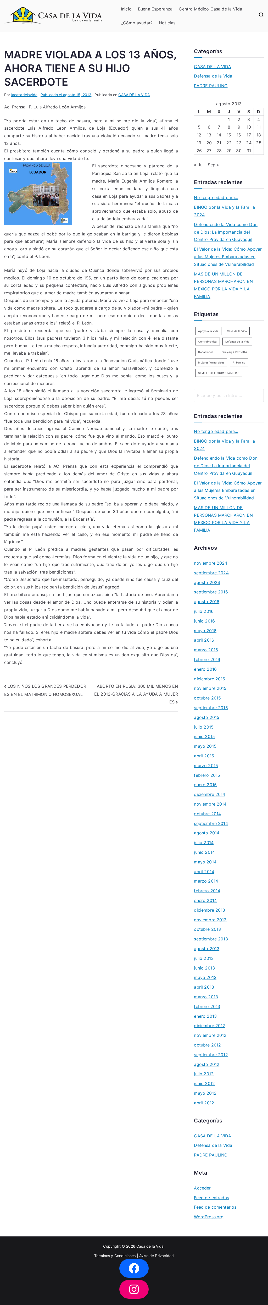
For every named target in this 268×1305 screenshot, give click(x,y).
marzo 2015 (206, 765)
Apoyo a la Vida (208, 331)
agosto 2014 (206, 832)
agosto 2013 (206, 948)
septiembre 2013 (211, 938)
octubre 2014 (207, 813)
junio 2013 (204, 968)
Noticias (167, 22)
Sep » (213, 164)
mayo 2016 (205, 630)
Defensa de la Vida (213, 76)
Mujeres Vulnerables (211, 362)
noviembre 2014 (210, 804)
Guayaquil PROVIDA (234, 352)
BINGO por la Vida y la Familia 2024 (224, 211)
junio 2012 (204, 1083)
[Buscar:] (229, 395)
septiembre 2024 (211, 572)
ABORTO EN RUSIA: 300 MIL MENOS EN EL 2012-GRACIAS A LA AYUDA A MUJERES (136, 694)
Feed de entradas (211, 1197)
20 (209, 142)
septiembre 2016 (211, 591)
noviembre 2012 (210, 1035)
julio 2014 (204, 842)
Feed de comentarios (215, 1207)
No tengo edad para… (216, 197)
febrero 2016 (207, 659)
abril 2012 (204, 1102)
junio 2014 (204, 852)
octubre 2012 (207, 1045)
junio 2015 (204, 736)
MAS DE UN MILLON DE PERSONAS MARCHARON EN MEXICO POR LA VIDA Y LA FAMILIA (223, 285)
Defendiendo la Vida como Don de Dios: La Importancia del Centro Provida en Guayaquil (225, 232)
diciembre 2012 (209, 1025)
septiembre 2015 (211, 707)
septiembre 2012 (211, 1054)
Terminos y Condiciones (115, 1255)
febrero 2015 (207, 775)
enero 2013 (205, 1016)
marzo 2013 (206, 996)
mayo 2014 (205, 862)
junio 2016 (204, 621)
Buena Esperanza (155, 9)
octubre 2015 (207, 698)
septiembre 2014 (211, 823)
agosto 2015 (206, 717)
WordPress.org (209, 1216)
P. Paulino (239, 362)
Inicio (126, 9)
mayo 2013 (205, 977)
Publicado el (66, 94)
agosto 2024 (207, 582)
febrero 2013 (207, 1006)
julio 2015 (204, 727)
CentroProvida (207, 341)
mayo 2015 (205, 746)
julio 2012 (204, 1073)
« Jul (199, 164)
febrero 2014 (207, 890)
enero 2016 (205, 669)
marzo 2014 (206, 881)
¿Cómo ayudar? (137, 22)
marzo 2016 (206, 649)
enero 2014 (205, 900)
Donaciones (205, 352)
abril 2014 (204, 871)
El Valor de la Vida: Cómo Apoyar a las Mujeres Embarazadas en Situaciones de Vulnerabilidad (228, 256)
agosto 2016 (206, 601)
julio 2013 (204, 958)
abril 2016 (204, 640)
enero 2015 (205, 784)
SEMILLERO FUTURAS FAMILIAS (218, 373)
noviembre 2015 (210, 688)
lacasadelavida (24, 94)
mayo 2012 (205, 1093)
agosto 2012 (206, 1064)
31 (249, 150)
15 (229, 134)
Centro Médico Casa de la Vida (210, 9)
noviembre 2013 (210, 919)
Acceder (202, 1188)
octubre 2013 (207, 929)
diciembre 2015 (209, 678)
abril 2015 (204, 755)
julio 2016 (204, 611)
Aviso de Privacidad (156, 1255)
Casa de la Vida (237, 331)
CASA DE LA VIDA (133, 94)
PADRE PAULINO (210, 85)
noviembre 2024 (210, 563)
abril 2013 (204, 987)
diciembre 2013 (209, 910)
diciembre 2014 (209, 794)
